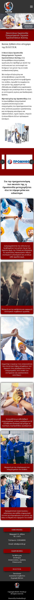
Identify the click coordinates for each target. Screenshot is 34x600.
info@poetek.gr (20, 544)
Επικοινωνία (17, 562)
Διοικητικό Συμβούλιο (17, 576)
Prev (2, 161)
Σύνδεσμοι (17, 558)
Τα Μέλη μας (17, 555)
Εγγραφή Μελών (17, 578)
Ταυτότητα (17, 573)
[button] (12, 27)
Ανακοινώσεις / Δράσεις (17, 560)
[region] (17, 21)
